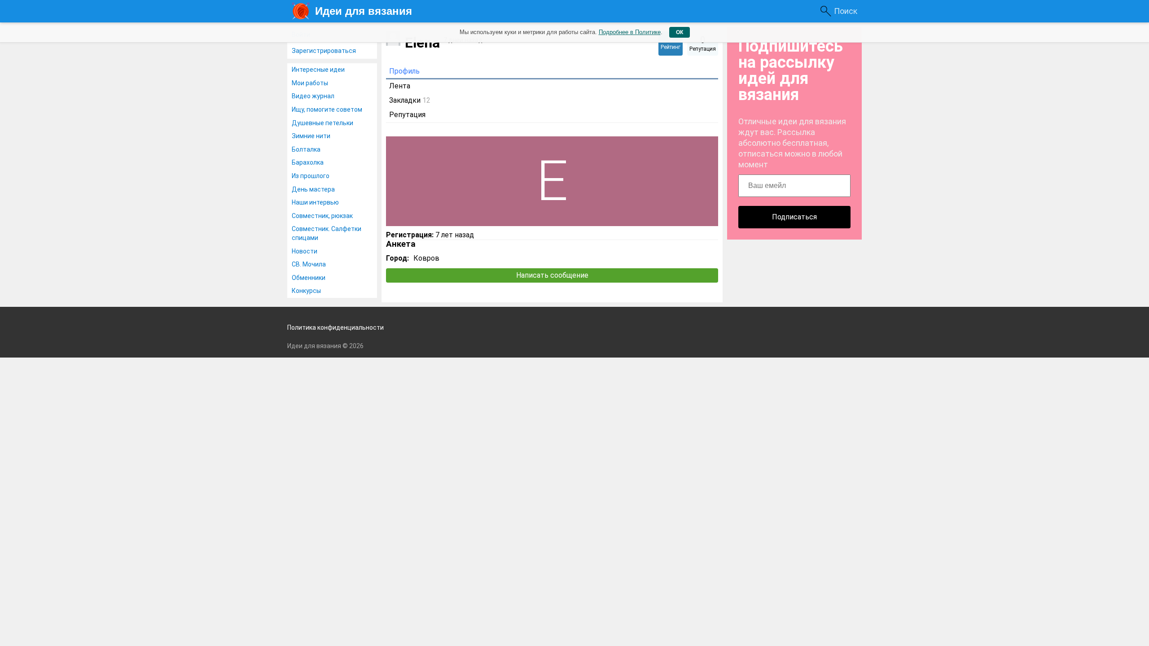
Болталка (306, 149)
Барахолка (308, 162)
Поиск (845, 11)
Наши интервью (315, 202)
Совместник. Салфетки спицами (326, 233)
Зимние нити (311, 136)
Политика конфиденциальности (335, 327)
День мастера (313, 189)
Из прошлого (310, 175)
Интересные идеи (318, 69)
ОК (679, 32)
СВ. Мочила (309, 264)
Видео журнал (313, 96)
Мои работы (310, 83)
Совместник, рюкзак (322, 215)
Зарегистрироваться (324, 50)
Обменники (308, 277)
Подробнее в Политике (630, 32)
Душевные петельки (322, 123)
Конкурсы (306, 290)
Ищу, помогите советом (327, 109)
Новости (304, 251)
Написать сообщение (552, 275)
